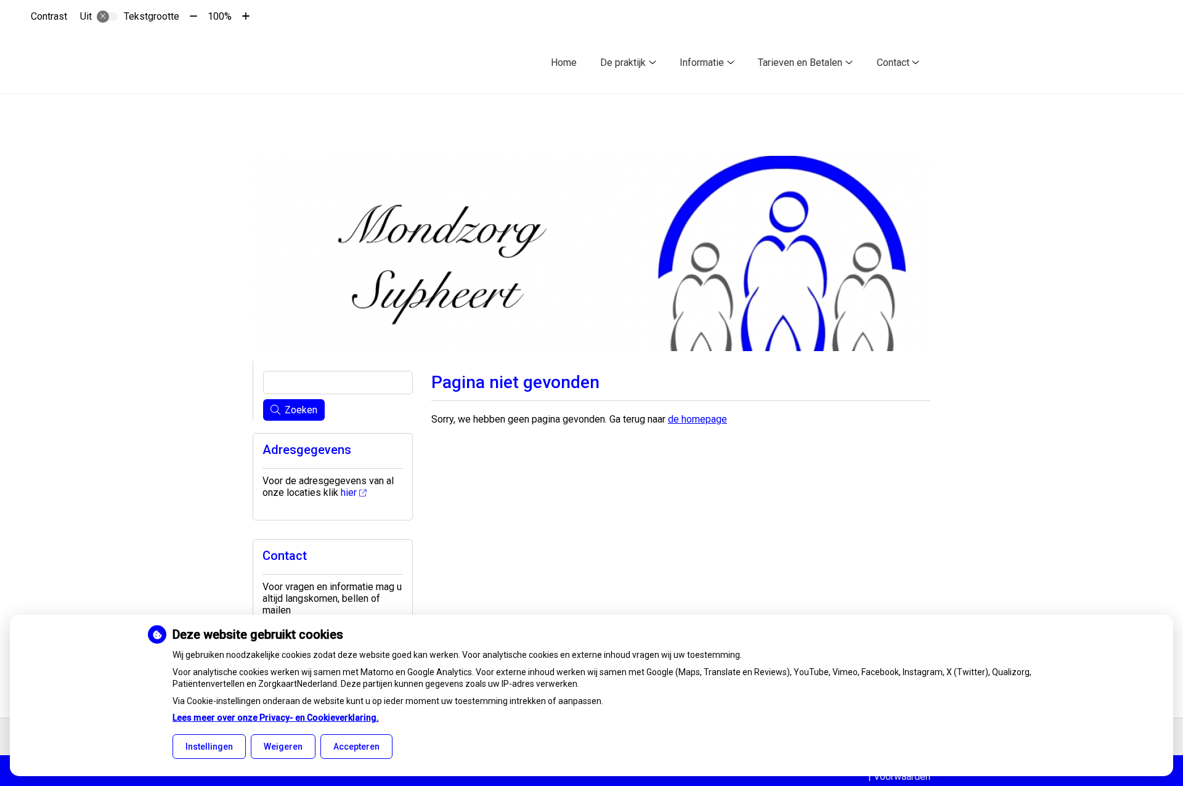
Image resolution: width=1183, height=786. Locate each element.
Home (564, 62)
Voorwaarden (902, 776)
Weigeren (283, 747)
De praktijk (623, 62)
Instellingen (209, 747)
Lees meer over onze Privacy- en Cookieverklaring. (276, 718)
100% (220, 16)
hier (349, 492)
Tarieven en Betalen (800, 62)
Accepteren (356, 747)
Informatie (702, 62)
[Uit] (107, 16)
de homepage (697, 419)
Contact (893, 62)
